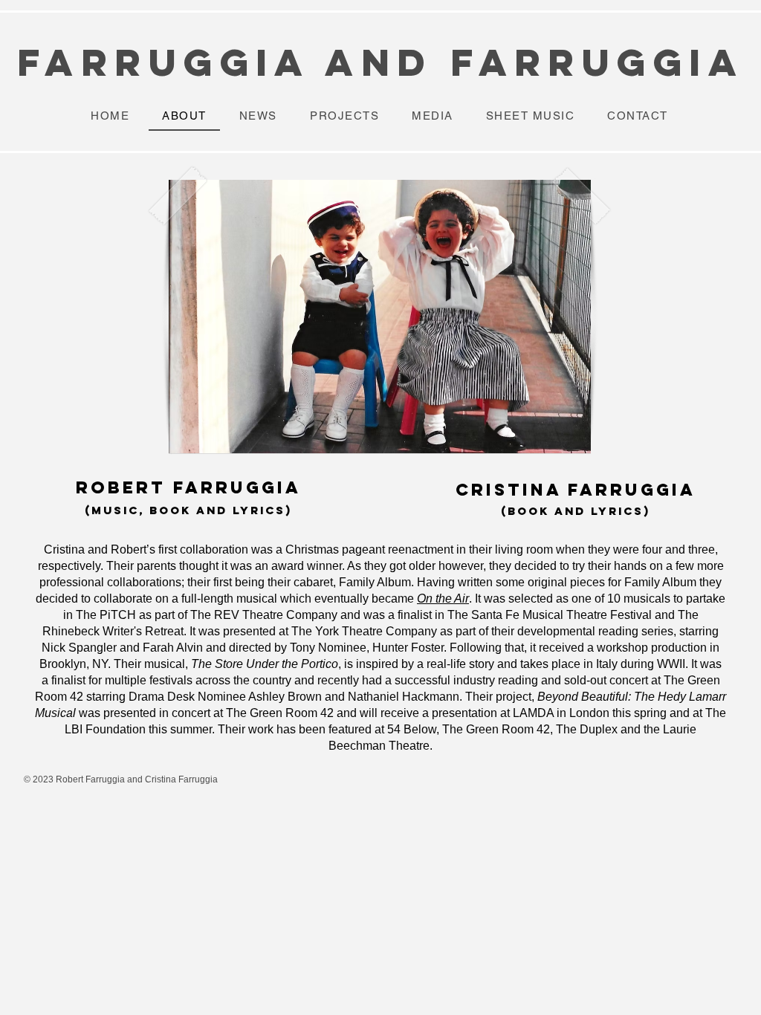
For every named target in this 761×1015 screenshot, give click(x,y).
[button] (380, 316)
